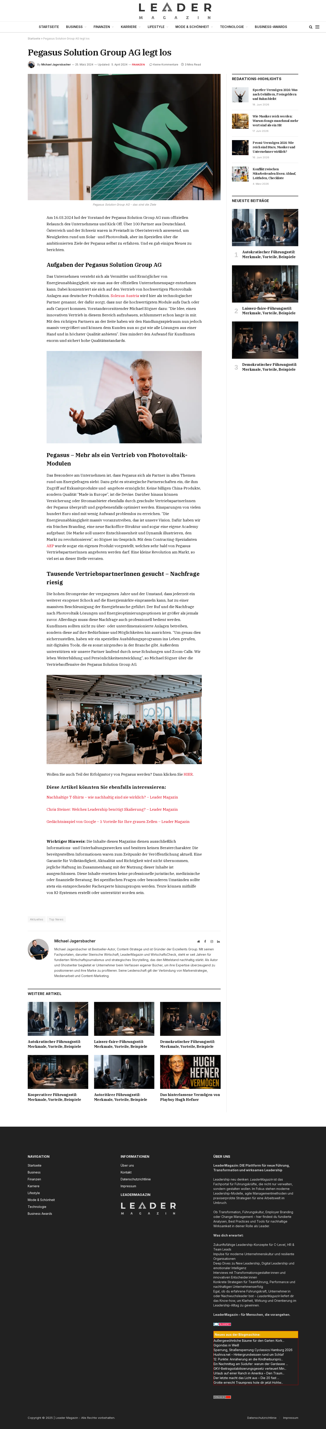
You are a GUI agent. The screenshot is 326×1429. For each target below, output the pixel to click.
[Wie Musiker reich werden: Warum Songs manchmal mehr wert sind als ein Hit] (240, 121)
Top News (56, 919)
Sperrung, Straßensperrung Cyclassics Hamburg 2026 (253, 1350)
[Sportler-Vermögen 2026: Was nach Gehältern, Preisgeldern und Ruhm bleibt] (240, 94)
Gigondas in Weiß (226, 1345)
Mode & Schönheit (192, 27)
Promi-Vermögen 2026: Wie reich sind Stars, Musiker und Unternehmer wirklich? (274, 147)
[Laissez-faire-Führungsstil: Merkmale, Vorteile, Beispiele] (124, 1019)
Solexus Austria (125, 295)
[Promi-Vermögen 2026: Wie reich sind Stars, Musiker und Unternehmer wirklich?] (240, 147)
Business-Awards (271, 27)
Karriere (129, 27)
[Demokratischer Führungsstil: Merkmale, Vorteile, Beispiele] (190, 1019)
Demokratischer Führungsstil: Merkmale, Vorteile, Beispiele (187, 1044)
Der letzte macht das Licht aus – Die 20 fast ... (246, 1378)
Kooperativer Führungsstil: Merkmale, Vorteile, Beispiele (54, 1097)
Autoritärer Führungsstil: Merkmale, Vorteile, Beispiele (120, 1097)
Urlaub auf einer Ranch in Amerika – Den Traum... (249, 1373)
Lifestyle (156, 27)
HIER (188, 774)
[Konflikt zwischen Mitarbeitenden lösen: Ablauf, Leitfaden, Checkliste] (240, 174)
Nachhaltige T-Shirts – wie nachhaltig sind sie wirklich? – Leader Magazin (112, 797)
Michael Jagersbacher (56, 64)
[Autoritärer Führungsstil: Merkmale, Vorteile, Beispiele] (124, 1072)
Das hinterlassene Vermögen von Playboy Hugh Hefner (190, 1097)
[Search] (310, 27)
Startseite (49, 27)
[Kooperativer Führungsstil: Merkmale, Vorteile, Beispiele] (58, 1072)
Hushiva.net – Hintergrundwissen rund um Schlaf (249, 1354)
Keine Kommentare (165, 64)
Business (74, 27)
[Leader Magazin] (163, 10)
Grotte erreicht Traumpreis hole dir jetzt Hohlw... (248, 1382)
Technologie (232, 27)
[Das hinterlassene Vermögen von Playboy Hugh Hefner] (190, 1072)
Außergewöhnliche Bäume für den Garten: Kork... (249, 1340)
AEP (51, 545)
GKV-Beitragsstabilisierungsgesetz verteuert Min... (250, 1368)
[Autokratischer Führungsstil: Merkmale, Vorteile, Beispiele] (58, 1019)
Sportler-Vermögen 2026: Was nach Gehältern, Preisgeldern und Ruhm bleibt (275, 94)
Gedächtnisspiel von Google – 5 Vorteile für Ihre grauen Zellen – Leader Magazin (118, 821)
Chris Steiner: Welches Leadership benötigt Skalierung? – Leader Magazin (112, 809)
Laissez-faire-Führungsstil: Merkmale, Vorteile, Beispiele (120, 1044)
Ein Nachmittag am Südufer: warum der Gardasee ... (251, 1364)
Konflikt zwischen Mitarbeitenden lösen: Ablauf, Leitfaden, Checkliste (274, 173)
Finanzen (102, 27)
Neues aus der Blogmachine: (237, 1334)
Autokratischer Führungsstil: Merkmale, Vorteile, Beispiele (54, 1044)
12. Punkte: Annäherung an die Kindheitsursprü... (248, 1359)
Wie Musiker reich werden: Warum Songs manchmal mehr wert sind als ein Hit (275, 120)
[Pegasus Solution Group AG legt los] (124, 137)
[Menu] (317, 27)
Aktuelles (36, 919)
